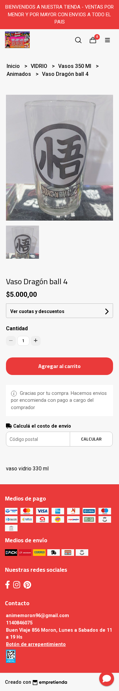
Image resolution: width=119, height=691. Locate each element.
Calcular (91, 439)
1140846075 (19, 623)
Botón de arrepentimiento (36, 644)
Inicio (14, 66)
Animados (19, 74)
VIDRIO (40, 66)
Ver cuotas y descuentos (37, 311)
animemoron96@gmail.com (37, 615)
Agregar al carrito (59, 366)
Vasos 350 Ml (75, 66)
